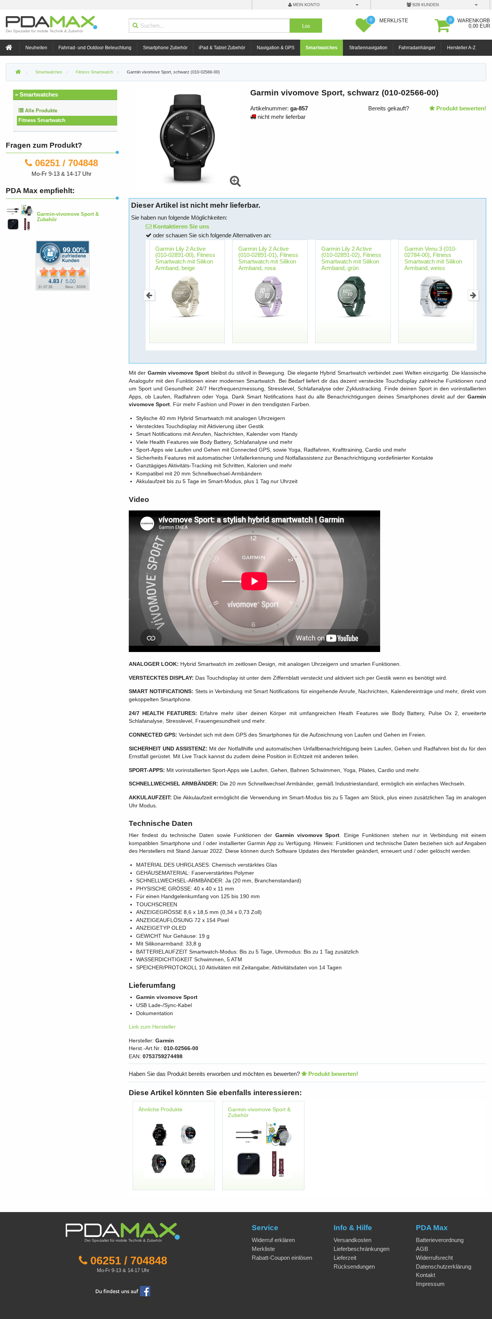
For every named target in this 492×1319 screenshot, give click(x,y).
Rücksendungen (354, 1266)
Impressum (430, 1284)
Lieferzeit (345, 1257)
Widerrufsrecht (434, 1257)
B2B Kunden (425, 4)
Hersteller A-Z (461, 47)
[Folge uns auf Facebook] (123, 1290)
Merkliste (263, 1249)
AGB (422, 1249)
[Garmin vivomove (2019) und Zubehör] (263, 1149)
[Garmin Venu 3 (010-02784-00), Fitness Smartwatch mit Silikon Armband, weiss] (436, 296)
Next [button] (473, 295)
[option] (187, 295)
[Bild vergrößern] (235, 181)
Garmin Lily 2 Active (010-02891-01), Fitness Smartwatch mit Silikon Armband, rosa (268, 258)
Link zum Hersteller (152, 1027)
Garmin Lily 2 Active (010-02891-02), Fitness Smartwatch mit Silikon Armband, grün (351, 258)
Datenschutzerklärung (443, 1266)
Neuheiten (36, 47)
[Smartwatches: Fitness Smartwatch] (174, 1149)
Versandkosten (352, 1240)
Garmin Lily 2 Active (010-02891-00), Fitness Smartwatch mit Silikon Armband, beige (185, 258)
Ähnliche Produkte (160, 1109)
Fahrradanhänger (417, 47)
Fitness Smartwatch (41, 120)
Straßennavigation (368, 47)
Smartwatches (321, 47)
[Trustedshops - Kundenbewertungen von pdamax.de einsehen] (35, 265)
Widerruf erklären (273, 1240)
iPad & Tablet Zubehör (222, 47)
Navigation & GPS (275, 47)
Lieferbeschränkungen (361, 1249)
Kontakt (425, 1275)
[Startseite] (9, 48)
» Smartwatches (36, 94)
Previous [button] (149, 295)
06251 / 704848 (66, 163)
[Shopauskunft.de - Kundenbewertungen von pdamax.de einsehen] (63, 265)
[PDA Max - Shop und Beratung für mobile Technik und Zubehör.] (18, 72)
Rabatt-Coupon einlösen (282, 1257)
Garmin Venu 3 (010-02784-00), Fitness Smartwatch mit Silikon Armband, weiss (433, 258)
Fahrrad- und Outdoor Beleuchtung (94, 47)
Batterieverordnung (440, 1240)
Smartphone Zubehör (165, 47)
